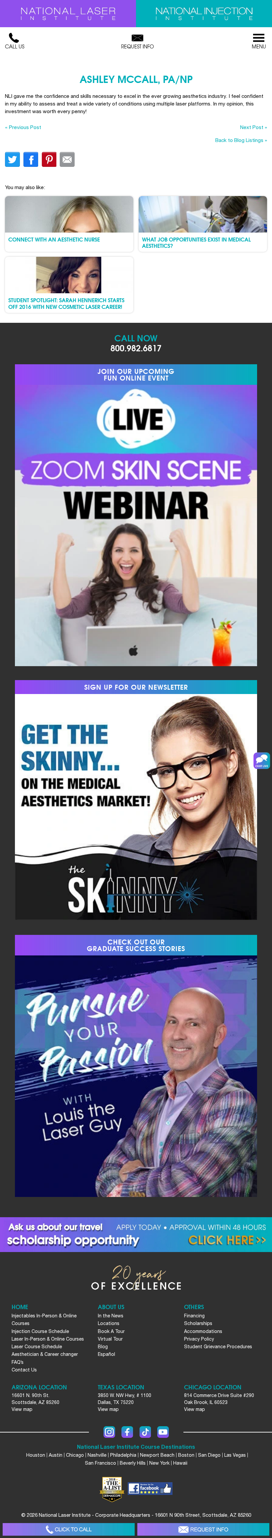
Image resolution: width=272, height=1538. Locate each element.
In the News (110, 1315)
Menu (259, 46)
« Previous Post (23, 127)
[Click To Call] (69, 1529)
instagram (109, 1432)
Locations (108, 1323)
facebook (30, 159)
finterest (48, 159)
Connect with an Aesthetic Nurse (54, 239)
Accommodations (203, 1331)
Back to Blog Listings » (241, 140)
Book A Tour (111, 1331)
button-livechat (261, 760)
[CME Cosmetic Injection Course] (204, 14)
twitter (12, 159)
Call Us (14, 46)
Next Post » (253, 127)
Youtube (163, 1432)
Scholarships (198, 1323)
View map (22, 1409)
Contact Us (24, 1369)
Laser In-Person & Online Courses (48, 1339)
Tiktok (145, 1432)
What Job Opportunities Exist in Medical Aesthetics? (196, 242)
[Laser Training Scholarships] (136, 1234)
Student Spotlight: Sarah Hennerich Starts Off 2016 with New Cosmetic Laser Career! (66, 303)
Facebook (127, 1432)
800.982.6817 (136, 347)
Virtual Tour (110, 1339)
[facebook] (150, 1489)
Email (67, 159)
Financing (194, 1315)
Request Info (137, 46)
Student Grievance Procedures (218, 1346)
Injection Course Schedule (40, 1331)
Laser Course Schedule (37, 1346)
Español (106, 1354)
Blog (103, 1346)
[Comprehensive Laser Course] (68, 14)
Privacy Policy (199, 1339)
